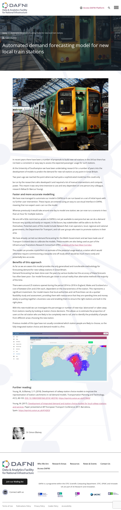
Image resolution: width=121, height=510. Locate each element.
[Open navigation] (116, 8)
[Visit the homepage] (14, 7)
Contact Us (105, 463)
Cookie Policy (53, 506)
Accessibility (66, 506)
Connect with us (16, 492)
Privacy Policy (39, 506)
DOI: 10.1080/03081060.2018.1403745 (41, 398)
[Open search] (109, 8)
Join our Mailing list (14, 481)
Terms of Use (7, 506)
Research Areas (59, 463)
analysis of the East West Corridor (77, 245)
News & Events (90, 463)
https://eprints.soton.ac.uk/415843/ (74, 398)
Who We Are (43, 463)
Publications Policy (23, 506)
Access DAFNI (43, 468)
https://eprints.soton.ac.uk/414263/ (34, 410)
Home (4, 33)
